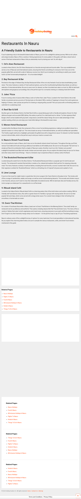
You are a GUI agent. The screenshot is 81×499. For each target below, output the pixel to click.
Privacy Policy (48, 497)
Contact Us (35, 491)
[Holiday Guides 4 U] (40, 32)
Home (29, 491)
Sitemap (41, 491)
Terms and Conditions (35, 497)
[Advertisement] (40, 14)
